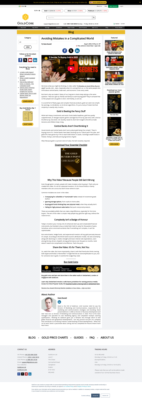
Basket (120, 23)
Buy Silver (35, 27)
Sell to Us (95, 27)
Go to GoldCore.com (99, 2)
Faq (92, 337)
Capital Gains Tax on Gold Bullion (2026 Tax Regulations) (28, 95)
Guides (78, 337)
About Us (99, 6)
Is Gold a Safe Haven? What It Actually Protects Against (28, 74)
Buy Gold (23, 27)
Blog (107, 27)
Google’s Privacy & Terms (84, 386)
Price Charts (118, 27)
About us (107, 337)
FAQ (106, 6)
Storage (47, 27)
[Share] (64, 50)
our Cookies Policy (68, 386)
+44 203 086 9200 (31, 354)
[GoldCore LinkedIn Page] (35, 60)
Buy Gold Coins (71, 262)
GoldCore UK (21, 367)
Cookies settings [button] (85, 395)
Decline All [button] (105, 395)
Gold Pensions (83, 27)
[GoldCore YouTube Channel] (30, 60)
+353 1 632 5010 (72, 24)
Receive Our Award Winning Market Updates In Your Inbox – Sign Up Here (66, 288)
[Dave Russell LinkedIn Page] (59, 302)
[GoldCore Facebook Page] (20, 60)
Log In (121, 6)
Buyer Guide (71, 27)
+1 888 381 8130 (31, 360)
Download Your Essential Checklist (71, 145)
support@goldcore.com (51, 24)
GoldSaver (59, 27)
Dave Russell (47, 44)
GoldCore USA (22, 370)
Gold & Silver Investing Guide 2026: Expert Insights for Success (27, 89)
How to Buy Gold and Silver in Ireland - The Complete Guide (27, 84)
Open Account (113, 6)
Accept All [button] (95, 395)
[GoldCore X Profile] (25, 60)
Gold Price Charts (55, 337)
